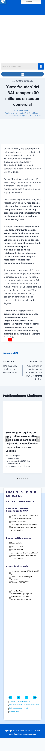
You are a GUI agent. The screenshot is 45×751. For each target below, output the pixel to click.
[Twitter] (18, 697)
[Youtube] (35, 697)
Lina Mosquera (14, 456)
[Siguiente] (38, 439)
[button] (22, 74)
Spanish (28, 2)
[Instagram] (26, 697)
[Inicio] (13, 81)
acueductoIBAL (23, 110)
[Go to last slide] (7, 439)
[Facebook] (10, 697)
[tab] (17, 478)
